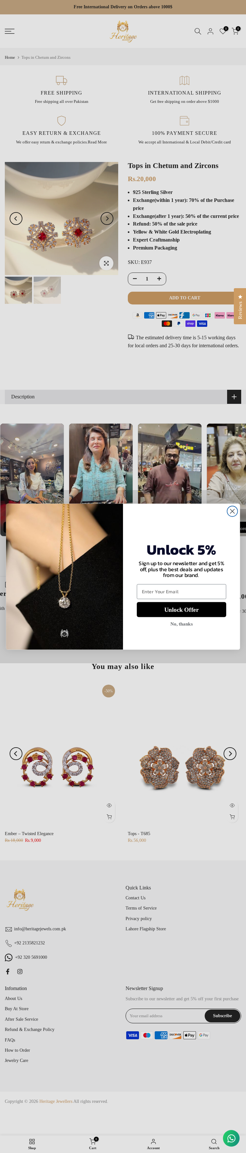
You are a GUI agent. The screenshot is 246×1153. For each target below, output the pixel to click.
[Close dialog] (232, 511)
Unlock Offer (181, 609)
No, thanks (181, 623)
